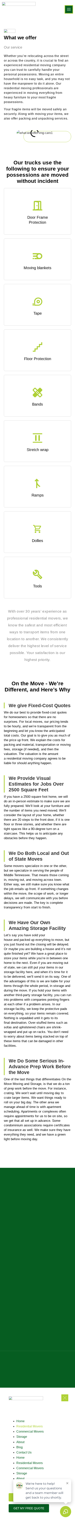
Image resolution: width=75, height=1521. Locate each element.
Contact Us (24, 1452)
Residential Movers (29, 1426)
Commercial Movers (30, 1431)
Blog (19, 1447)
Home (20, 1421)
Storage (21, 1436)
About (20, 1442)
